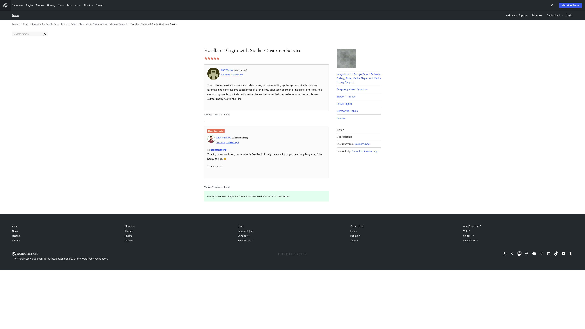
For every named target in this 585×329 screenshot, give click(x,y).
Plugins (128, 235)
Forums (15, 15)
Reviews (341, 118)
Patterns (129, 240)
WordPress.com (472, 226)
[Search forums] (45, 34)
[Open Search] (552, 5)
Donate (355, 235)
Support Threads (346, 96)
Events (353, 231)
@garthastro (218, 149)
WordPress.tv (246, 240)
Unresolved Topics (347, 110)
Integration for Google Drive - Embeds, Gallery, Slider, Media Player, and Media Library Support (78, 24)
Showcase (130, 226)
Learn (240, 226)
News (15, 231)
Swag (354, 240)
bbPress (468, 235)
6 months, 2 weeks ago (232, 75)
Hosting (16, 235)
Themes (129, 231)
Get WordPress (570, 5)
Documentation (245, 231)
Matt (466, 231)
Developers (244, 235)
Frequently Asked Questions (352, 89)
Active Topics (344, 103)
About (15, 226)
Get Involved (356, 226)
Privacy (16, 240)
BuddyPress (470, 240)
